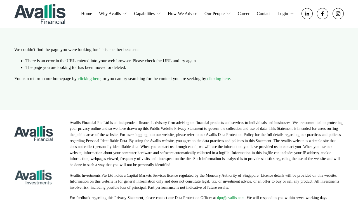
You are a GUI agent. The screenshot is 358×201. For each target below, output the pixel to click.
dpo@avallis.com (230, 197)
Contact (263, 13)
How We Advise (182, 13)
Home (86, 13)
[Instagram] (338, 13)
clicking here (89, 78)
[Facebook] (322, 13)
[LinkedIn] (307, 13)
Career (243, 13)
